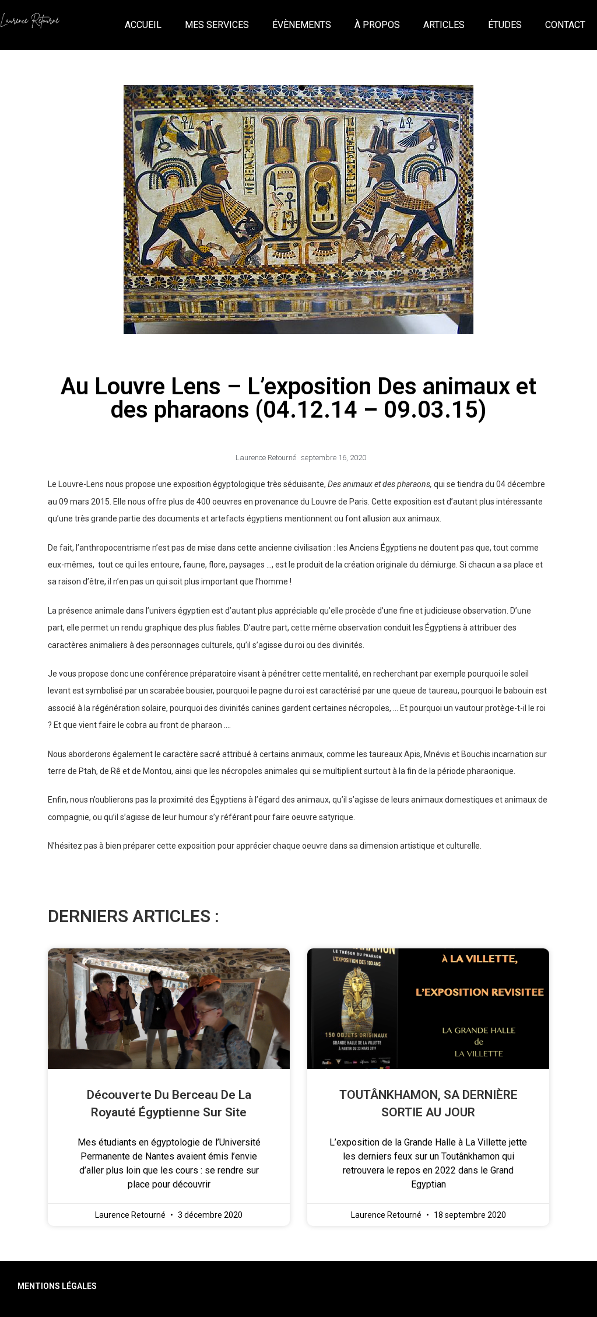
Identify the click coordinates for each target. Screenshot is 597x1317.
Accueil (143, 24)
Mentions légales (57, 1286)
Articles (444, 24)
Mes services (217, 24)
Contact (565, 24)
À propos (377, 24)
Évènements (301, 24)
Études (505, 24)
